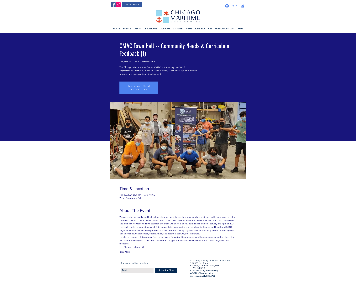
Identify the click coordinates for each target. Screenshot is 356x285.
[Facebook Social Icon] (113, 4)
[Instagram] (118, 4)
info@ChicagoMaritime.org (205, 270)
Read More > (125, 252)
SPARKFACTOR (209, 276)
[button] (242, 6)
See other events (139, 89)
